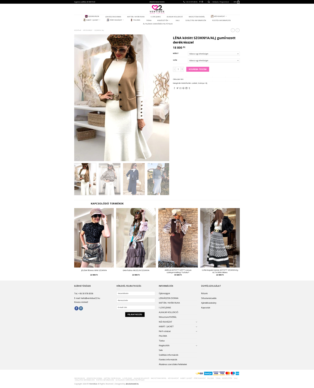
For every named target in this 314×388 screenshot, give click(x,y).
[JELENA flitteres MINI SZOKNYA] (94, 237)
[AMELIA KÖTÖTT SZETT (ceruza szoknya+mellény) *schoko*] (178, 237)
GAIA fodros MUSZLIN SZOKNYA (136, 270)
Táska (148, 20)
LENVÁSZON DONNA (113, 17)
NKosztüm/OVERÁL (197, 17)
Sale (177, 20)
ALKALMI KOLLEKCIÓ (175, 17)
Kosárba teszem (198, 69)
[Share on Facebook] (174, 88)
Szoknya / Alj (99, 30)
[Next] (164, 98)
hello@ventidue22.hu (90, 298)
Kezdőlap (77, 30)
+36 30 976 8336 (85, 293)
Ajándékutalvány (208, 302)
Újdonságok (93, 16)
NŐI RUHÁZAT (219, 16)
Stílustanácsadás (208, 298)
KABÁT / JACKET (92, 20)
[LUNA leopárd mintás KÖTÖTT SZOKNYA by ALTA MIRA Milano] (220, 237)
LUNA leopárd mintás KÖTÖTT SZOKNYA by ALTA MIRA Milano (220, 271)
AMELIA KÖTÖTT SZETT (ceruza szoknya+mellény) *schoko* (178, 271)
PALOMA (136, 20)
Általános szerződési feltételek (158, 24)
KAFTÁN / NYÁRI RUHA (136, 17)
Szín (175, 60)
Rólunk (204, 293)
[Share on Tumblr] (189, 88)
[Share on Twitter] (177, 88)
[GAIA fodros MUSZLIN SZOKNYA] (136, 237)
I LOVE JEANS (156, 17)
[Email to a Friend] (180, 88)
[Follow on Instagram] (202, 2)
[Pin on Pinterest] (183, 88)
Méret (176, 53)
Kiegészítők (162, 20)
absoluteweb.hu (132, 384)
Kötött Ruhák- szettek (189, 83)
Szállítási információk (195, 20)
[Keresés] (209, 2)
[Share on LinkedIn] (186, 88)
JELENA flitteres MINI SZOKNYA (94, 270)
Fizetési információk (221, 20)
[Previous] (79, 98)
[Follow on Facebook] (200, 2)
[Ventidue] (157, 9)
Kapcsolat (205, 307)
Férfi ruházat (116, 20)
